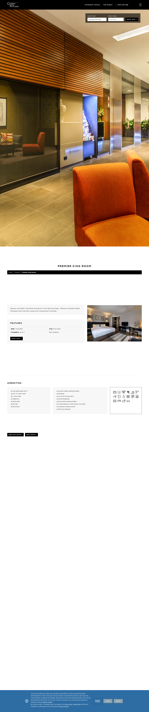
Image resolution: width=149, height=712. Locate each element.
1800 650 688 (123, 5)
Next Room (30, 434)
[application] (74, 701)
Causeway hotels (92, 5)
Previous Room (15, 434)
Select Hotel (91, 16)
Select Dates (112, 16)
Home (11, 272)
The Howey (108, 5)
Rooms (17, 272)
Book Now (131, 19)
